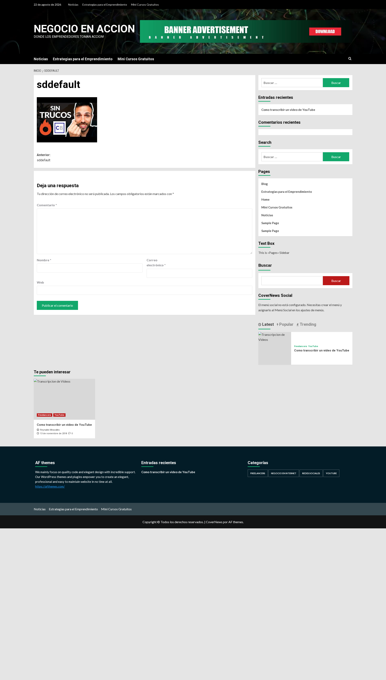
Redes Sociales (311, 473)
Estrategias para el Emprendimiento (104, 4)
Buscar (265, 265)
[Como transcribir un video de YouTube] (274, 336)
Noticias (73, 4)
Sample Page (270, 223)
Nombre (44, 260)
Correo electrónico (156, 262)
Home (265, 199)
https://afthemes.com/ (50, 486)
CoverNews (214, 522)
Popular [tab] (286, 324)
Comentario (47, 205)
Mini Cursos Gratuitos (145, 4)
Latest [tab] (267, 324)
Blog (264, 184)
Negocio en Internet (283, 473)
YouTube (313, 346)
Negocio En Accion (84, 29)
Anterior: (43, 157)
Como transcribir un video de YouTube (288, 109)
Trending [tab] (307, 324)
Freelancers (300, 346)
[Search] (349, 58)
